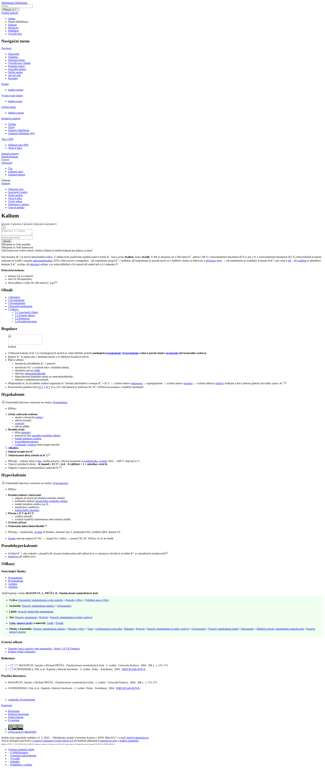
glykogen (211, 260)
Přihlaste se (8, 9)
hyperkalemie (131, 353)
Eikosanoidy (247, 628)
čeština (11, 18)
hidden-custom (16, 112)
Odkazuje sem (15, 189)
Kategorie (6, 705)
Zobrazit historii (16, 174)
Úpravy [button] (5, 159)
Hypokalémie (60, 402)
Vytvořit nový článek (19, 63)
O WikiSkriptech (19, 752)
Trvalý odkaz (15, 201)
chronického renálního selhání (51, 501)
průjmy (39, 417)
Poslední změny (16, 66)
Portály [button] (5, 84)
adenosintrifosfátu (42, 260)
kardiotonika (91, 461)
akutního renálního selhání (46, 435)
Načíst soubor (15, 72)
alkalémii (35, 264)
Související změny (18, 192)
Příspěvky (13, 27)
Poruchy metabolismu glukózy (38, 605)
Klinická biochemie (18, 714)
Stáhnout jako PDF (18, 144)
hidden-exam (15, 101)
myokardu (172, 353)
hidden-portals (15, 89)
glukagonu (137, 383)
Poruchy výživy (74, 600)
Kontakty (13, 78)
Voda (12, 623)
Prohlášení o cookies (21, 764)
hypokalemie (113, 353)
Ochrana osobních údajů (21, 749)
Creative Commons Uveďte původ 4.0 (52, 740)
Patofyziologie (16, 717)
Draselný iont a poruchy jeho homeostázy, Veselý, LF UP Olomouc (44, 648)
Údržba (12, 124)
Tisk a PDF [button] (7, 139)
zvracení (19, 423)
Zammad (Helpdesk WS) (21, 133)
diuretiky (26, 432)
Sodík (50, 623)
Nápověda (13, 54)
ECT (41, 387)
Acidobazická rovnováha (108, 628)
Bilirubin (129, 628)
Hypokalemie (15, 577)
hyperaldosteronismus (26, 441)
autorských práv (108, 740)
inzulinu (188, 383)
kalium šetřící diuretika (27, 510)
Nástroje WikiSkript (18, 130)
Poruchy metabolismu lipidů (223, 628)
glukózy (219, 383)
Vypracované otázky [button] (12, 95)
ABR (37, 370)
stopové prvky (25, 623)
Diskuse (12, 24)
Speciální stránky (17, 69)
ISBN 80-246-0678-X (133, 669)
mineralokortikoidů (35, 373)
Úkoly (11, 127)
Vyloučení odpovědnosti (23, 755)
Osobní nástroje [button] (9, 12)
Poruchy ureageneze (26, 617)
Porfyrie (43, 617)
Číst (10, 168)
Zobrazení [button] (6, 162)
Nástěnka (13, 57)
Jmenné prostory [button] (10, 153)
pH (289, 260)
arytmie (103, 461)
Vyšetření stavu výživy (97, 600)
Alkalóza (13, 447)
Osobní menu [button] (8, 107)
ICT (48, 387)
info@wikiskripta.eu (137, 737)
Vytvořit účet (15, 33)
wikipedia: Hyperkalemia (21, 699)
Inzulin (12, 538)
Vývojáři (15, 758)
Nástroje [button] (5, 180)
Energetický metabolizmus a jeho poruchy (40, 600)
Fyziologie (13, 720)
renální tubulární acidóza (28, 438)
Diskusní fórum (16, 60)
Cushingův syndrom (26, 444)
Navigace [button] (6, 48)
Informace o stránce (18, 204)
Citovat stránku (16, 207)
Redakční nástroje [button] (10, 118)
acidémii (302, 260)
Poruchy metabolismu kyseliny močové (71, 617)
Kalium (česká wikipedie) (22, 651)
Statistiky (15, 761)
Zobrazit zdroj (15, 171)
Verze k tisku (15, 148)
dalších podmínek (129, 740)
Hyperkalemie (60, 483)
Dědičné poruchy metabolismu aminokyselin (280, 628)
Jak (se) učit (14, 75)
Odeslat (6, 241)
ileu (39, 461)
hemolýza (13, 556)
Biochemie (14, 711)
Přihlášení (13, 30)
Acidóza (12, 583)
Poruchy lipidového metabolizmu (35, 611)
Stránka (5, 156)
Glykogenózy (64, 605)
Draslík (59, 623)
